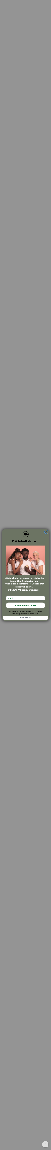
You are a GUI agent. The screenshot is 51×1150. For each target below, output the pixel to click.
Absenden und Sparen (25, 605)
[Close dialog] (46, 532)
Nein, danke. (25, 618)
